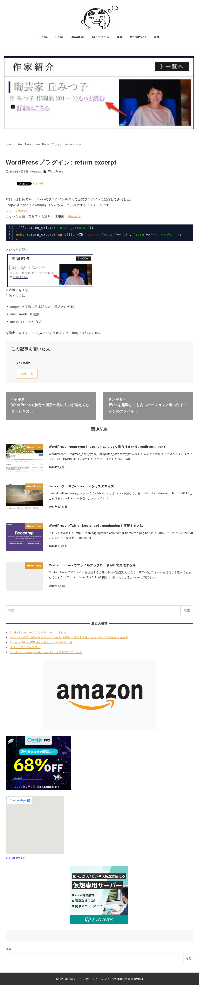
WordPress (55, 171)
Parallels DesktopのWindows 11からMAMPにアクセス (46, 652)
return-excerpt (16, 210)
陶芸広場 (74, 216)
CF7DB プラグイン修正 (25, 647)
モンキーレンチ (100, 979)
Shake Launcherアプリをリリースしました (38, 632)
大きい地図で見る (15, 857)
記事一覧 (27, 374)
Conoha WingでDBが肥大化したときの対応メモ (41, 642)
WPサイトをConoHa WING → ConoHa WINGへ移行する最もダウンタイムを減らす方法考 (69, 637)
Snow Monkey (65, 979)
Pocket (38, 183)
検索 (187, 610)
